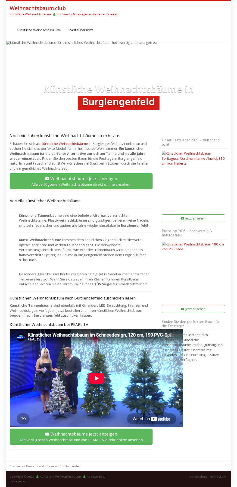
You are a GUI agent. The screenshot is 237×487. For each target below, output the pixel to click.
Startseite (16, 466)
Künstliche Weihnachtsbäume (39, 30)
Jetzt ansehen (195, 218)
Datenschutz (198, 476)
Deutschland (35, 466)
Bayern (52, 466)
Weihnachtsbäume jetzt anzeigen (81, 181)
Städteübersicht (80, 30)
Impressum (218, 476)
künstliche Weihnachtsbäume (65, 143)
